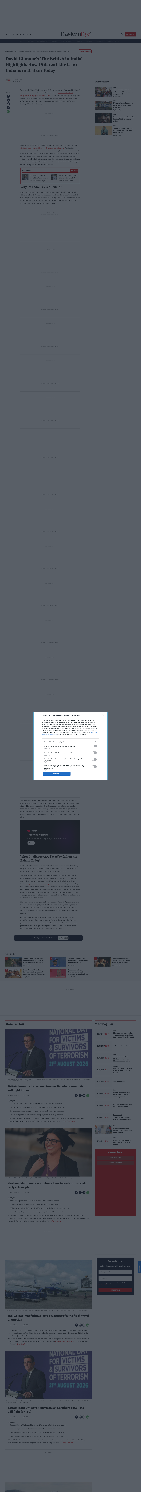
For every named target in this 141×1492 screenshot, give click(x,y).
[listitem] (70, 742)
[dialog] (70, 746)
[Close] (104, 716)
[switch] (94, 746)
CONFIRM (56, 774)
